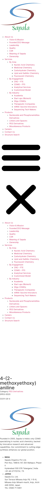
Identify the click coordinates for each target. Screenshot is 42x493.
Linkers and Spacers (18, 121)
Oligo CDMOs (20, 101)
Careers (8, 129)
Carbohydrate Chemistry (25, 70)
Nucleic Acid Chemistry (24, 65)
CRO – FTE (18, 81)
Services (8, 59)
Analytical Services (22, 87)
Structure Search (12, 135)
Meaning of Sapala (17, 53)
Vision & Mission (16, 39)
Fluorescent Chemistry (24, 76)
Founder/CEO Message (19, 42)
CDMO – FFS (19, 84)
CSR (11, 51)
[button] (21, 178)
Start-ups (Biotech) (22, 98)
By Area (12, 62)
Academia (18, 95)
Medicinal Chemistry (23, 67)
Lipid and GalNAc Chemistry (26, 73)
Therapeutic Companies (24, 104)
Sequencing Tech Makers (25, 109)
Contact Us (10, 132)
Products (9, 112)
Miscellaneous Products (19, 126)
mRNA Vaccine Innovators (25, 107)
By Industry (14, 93)
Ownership (14, 56)
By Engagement (16, 79)
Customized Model (22, 90)
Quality (12, 48)
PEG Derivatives (16, 123)
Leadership (14, 45)
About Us (9, 37)
